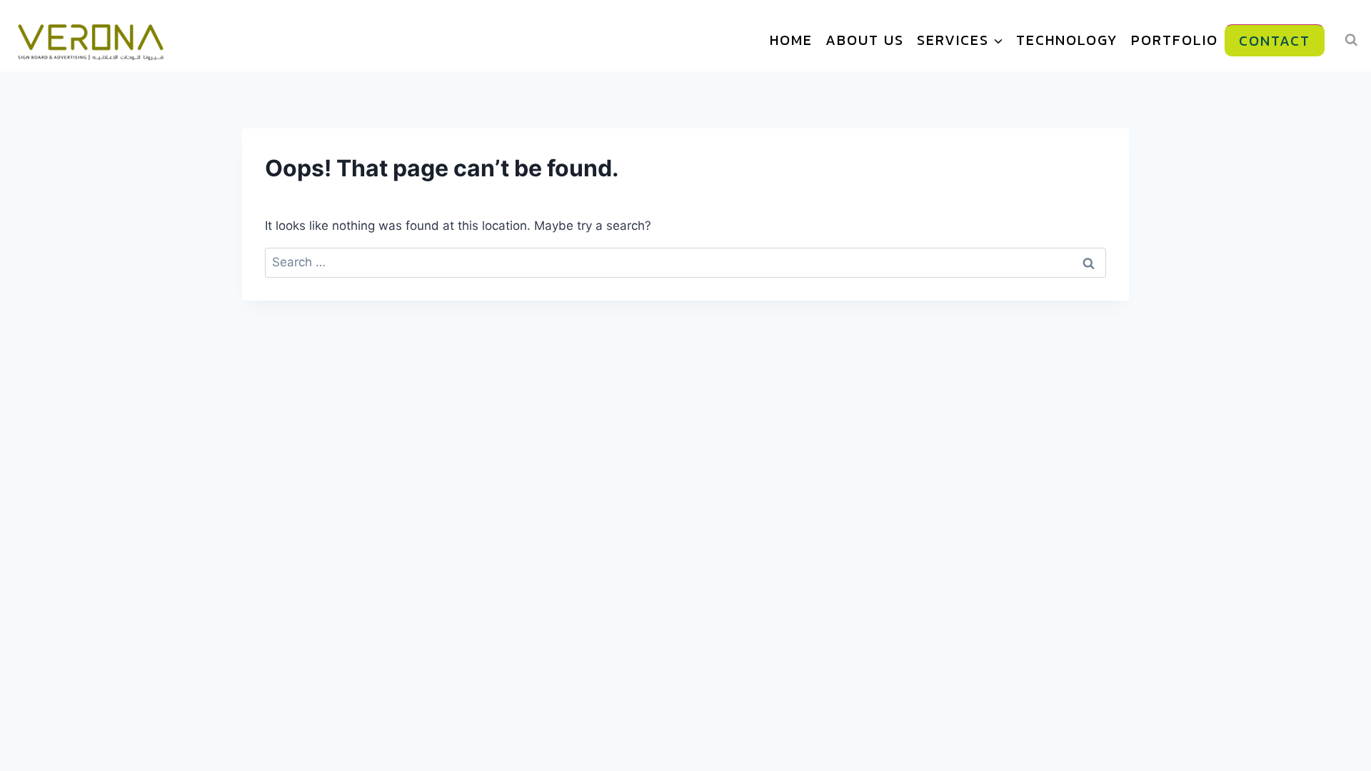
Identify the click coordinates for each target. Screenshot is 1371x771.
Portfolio (1174, 40)
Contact (1274, 40)
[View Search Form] (1351, 40)
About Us (864, 40)
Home (791, 40)
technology (1067, 40)
